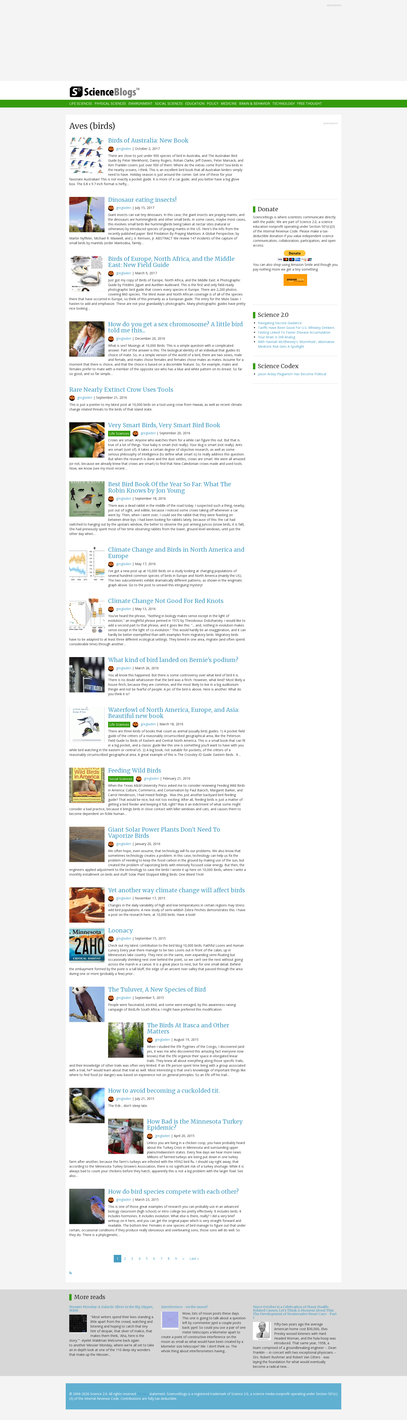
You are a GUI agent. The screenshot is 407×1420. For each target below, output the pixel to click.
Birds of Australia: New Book (148, 140)
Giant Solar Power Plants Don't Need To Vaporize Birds (164, 832)
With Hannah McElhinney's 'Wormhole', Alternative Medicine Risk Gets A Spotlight (296, 344)
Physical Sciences (110, 103)
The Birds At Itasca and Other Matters (188, 1028)
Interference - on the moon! (184, 1307)
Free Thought (309, 103)
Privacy (143, 1394)
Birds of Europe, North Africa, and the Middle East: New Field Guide (171, 262)
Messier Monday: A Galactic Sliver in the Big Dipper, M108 (111, 1308)
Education (194, 103)
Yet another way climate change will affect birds (176, 890)
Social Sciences (169, 103)
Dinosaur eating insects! (142, 199)
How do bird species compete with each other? (173, 1191)
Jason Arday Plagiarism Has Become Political (292, 374)
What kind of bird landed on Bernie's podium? (173, 660)
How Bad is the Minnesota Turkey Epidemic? (195, 1124)
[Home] (114, 92)
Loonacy (120, 930)
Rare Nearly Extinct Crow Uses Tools (121, 389)
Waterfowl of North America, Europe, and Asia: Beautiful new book (173, 713)
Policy (212, 103)
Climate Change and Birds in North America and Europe (176, 552)
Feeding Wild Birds (134, 770)
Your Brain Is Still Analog (276, 337)
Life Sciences (80, 103)
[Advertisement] (203, 41)
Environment (140, 103)
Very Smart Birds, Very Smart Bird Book (164, 425)
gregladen (123, 148)
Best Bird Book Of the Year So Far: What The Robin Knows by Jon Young (169, 487)
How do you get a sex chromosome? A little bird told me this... (175, 327)
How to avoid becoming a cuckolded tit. (164, 1090)
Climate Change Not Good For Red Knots (166, 601)
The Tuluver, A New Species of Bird (157, 989)
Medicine (229, 103)
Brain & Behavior (254, 103)
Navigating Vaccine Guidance (280, 323)
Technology (283, 103)
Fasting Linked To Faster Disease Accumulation (294, 332)
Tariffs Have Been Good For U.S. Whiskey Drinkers (296, 327)
